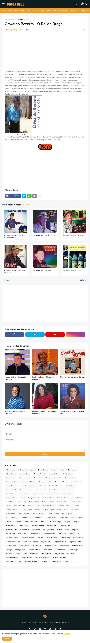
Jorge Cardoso (24, 514)
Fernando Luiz (33, 506)
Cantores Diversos (56, 486)
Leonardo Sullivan (21, 522)
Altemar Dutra (24, 474)
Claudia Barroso (38, 494)
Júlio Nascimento (77, 518)
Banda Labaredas (45, 482)
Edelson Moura (62, 498)
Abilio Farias (10, 470)
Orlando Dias (74, 534)
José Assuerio (54, 514)
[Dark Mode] (77, 4)
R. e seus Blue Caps (13, 542)
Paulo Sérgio (78, 538)
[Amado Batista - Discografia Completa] (17, 362)
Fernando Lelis (19, 506)
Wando (44, 561)
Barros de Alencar (61, 482)
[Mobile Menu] (3, 4)
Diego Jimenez (33, 498)
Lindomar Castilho (38, 522)
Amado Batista (54, 474)
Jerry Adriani (10, 514)
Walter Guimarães (59, 558)
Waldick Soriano (12, 558)
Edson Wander (77, 498)
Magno (67, 522)
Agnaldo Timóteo (57, 470)
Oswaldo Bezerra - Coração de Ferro (14, 271)
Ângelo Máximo (25, 478)
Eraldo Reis (22, 502)
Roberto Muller (50, 546)
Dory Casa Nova (48, 498)
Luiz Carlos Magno (55, 522)
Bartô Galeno (76, 482)
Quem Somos (19, 10)
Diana (23, 498)
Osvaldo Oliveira (12, 538)
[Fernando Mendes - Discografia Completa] (45, 396)
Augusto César (70, 478)
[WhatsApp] (29, 196)
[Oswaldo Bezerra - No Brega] (44, 221)
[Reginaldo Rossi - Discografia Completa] (45, 362)
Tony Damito (59, 554)
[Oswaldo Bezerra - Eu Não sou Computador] (15, 221)
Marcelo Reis (10, 526)
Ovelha (40, 538)
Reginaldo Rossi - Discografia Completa (43, 378)
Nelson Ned (10, 534)
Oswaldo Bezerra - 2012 (72, 270)
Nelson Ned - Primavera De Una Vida (72, 412)
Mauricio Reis (65, 526)
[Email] (34, 196)
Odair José (62, 534)
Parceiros (74, 10)
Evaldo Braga (34, 502)
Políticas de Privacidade (47, 10)
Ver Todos (25, 205)
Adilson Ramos (42, 470)
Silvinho (9, 554)
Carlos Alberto (11, 490)
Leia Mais (67, 634)
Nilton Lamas (35, 534)
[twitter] (35, 334)
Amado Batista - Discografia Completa (15, 378)
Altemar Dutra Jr (39, 474)
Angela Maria (11, 478)
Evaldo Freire (62, 502)
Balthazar (31, 482)
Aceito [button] (7, 638)
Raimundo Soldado (31, 542)
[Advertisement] (45, 50)
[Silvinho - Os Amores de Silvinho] (72, 362)
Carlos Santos (54, 490)
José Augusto (67, 514)
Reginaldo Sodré (75, 542)
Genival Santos (11, 510)
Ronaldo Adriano (34, 550)
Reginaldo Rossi (60, 542)
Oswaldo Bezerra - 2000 (42, 270)
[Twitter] (24, 196)
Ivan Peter (74, 510)
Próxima (83, 280)
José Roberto (51, 518)
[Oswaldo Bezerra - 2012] (74, 256)
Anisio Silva (38, 478)
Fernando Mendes (48, 506)
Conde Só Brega (67, 494)
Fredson (76, 506)
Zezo (66, 561)
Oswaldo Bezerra (22, 19)
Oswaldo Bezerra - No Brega (44, 235)
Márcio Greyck (24, 526)
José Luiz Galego (12, 518)
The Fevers (34, 554)
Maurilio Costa (11, 530)
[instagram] (75, 334)
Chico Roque (24, 494)
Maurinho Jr (24, 530)
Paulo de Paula (51, 538)
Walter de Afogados (42, 558)
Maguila (76, 522)
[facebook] (14, 334)
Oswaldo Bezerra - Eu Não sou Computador (14, 236)
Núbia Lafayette (49, 534)
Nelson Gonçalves (72, 530)
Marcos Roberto (38, 526)
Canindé (43, 486)
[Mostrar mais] (39, 196)
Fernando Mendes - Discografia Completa (44, 412)
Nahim (59, 530)
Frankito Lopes (64, 506)
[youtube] (55, 334)
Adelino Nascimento (26, 470)
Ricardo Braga (24, 546)
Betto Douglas (11, 486)
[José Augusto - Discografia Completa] (17, 396)
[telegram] (60, 629)
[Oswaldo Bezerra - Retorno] (74, 221)
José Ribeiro (39, 518)
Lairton (8, 522)
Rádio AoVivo (63, 10)
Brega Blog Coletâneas (28, 486)
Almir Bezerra (11, 474)
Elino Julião (10, 502)
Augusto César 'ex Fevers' (15, 482)
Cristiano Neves (11, 498)
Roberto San (64, 546)
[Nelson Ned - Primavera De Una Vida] (72, 396)
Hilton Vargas (49, 510)
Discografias (31, 10)
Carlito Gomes (71, 486)
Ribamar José (11, 546)
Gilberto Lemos (26, 510)
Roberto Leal (37, 546)
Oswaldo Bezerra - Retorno (73, 235)
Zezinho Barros (56, 561)
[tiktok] (50, 629)
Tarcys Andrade (21, 554)
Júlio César (64, 518)
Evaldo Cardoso (48, 502)
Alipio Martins (72, 470)
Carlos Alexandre (26, 490)
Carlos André (41, 490)
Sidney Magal (73, 550)
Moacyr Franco (48, 530)
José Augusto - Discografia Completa (15, 412)
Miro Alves (36, 530)
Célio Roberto (11, 494)
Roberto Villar (77, 546)
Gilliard (37, 510)
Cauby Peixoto (68, 490)
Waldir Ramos (26, 558)
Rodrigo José (20, 550)
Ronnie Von (48, 550)
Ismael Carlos (62, 510)
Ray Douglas (46, 542)
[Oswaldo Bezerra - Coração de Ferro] (15, 256)
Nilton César (22, 534)
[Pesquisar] (87, 4)
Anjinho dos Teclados (54, 478)
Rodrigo (9, 550)
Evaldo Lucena (75, 502)
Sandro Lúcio (60, 550)
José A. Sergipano (38, 514)
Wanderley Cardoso (31, 561)
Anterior (7, 280)
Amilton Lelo (67, 474)
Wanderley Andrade (13, 561)
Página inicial (9, 19)
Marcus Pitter (52, 526)
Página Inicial (7, 10)
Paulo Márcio (65, 538)
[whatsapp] (55, 629)
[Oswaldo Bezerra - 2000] (44, 256)
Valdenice (70, 554)
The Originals (46, 554)
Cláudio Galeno (52, 494)
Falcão (8, 506)
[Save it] (84, 30)
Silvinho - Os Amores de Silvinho (72, 377)
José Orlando (26, 518)
